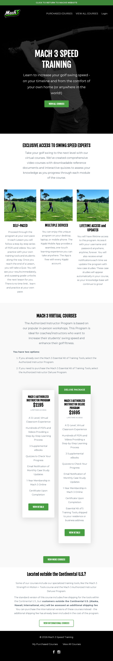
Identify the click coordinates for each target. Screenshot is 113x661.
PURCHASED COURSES (59, 13)
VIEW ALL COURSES (87, 13)
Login (104, 13)
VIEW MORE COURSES (56, 559)
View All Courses (72, 644)
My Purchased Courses (45, 644)
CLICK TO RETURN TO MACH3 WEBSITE (56, 2)
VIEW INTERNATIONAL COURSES (56, 623)
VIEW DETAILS (38, 507)
